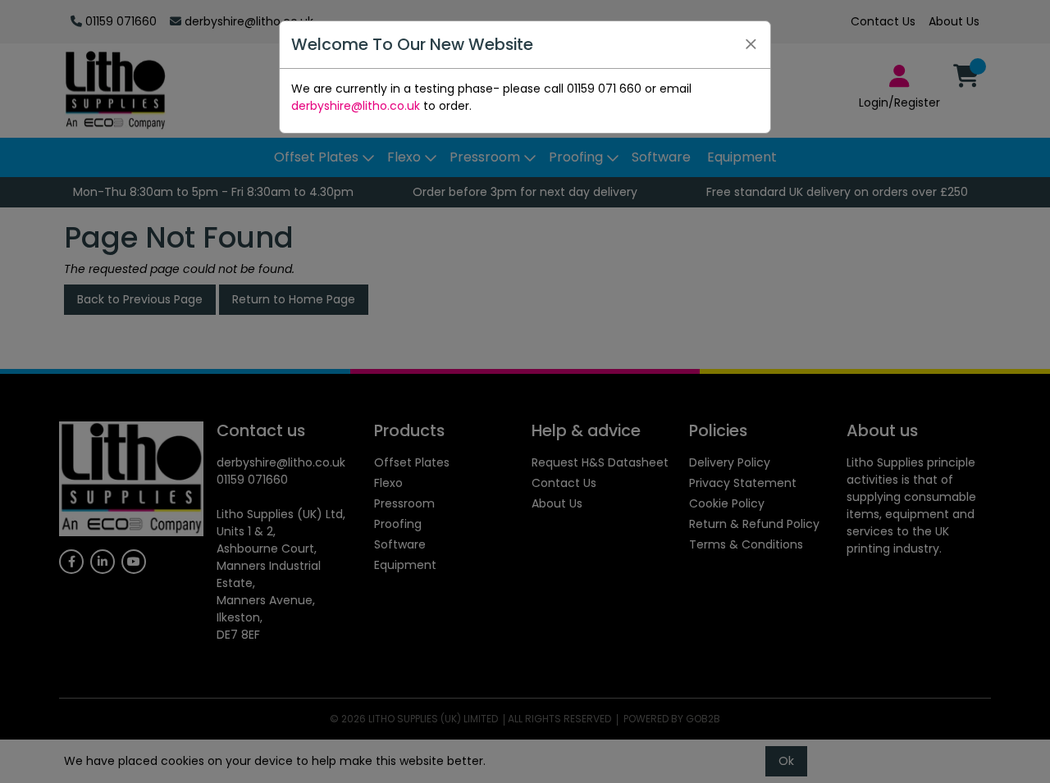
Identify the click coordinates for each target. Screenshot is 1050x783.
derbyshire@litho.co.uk (355, 106)
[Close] (751, 44)
